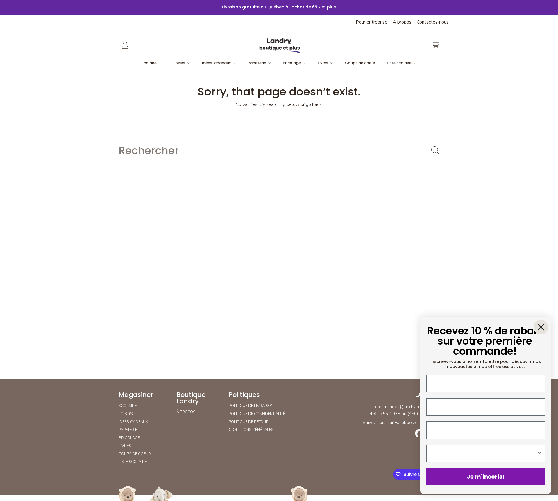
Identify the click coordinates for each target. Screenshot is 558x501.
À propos (402, 22)
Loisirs (180, 63)
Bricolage (292, 63)
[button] (435, 45)
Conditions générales (251, 429)
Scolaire (149, 63)
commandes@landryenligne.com (407, 407)
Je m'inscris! (486, 477)
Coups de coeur (135, 454)
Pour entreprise (371, 22)
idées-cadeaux (217, 63)
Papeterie (257, 63)
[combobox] (279, 150)
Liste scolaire (399, 63)
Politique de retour (249, 422)
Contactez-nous (433, 22)
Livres (323, 63)
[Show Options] (539, 453)
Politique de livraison (251, 405)
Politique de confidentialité (257, 414)
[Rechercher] (435, 150)
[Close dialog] (541, 327)
